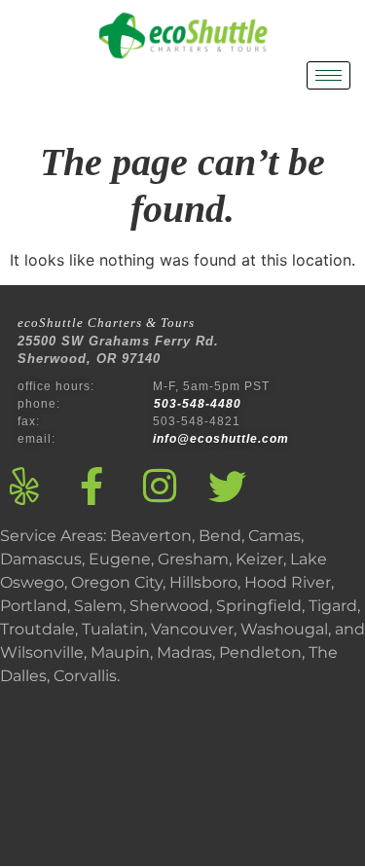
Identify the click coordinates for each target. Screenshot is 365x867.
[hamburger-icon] (328, 75)
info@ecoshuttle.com (221, 439)
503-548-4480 (199, 404)
